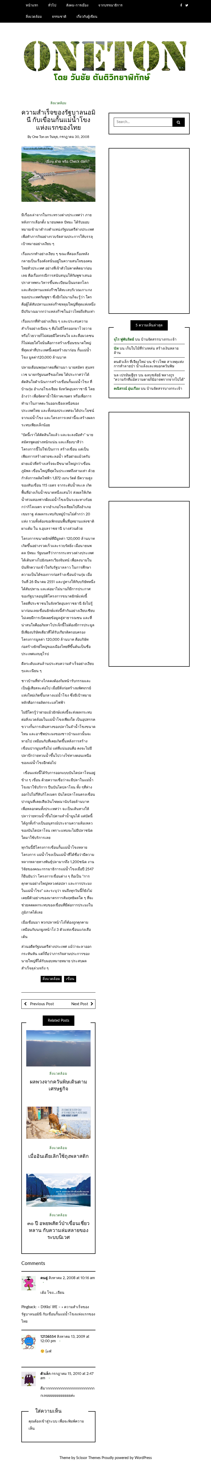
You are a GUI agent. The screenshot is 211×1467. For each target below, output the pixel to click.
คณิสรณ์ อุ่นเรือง (127, 388)
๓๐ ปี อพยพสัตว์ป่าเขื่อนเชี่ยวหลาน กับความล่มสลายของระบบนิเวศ (58, 1230)
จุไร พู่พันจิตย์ (124, 339)
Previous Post (41, 1004)
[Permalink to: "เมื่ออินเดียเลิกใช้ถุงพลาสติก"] (58, 1123)
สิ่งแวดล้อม (34, 17)
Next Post (79, 1004)
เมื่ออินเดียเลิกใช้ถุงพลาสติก (58, 1156)
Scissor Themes (88, 1458)
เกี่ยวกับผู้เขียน (86, 17)
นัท (116, 348)
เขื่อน (70, 979)
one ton (38, 137)
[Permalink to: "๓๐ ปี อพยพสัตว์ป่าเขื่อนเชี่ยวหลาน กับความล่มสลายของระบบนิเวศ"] (58, 1190)
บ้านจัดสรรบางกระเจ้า (159, 339)
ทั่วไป (52, 5)
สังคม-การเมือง (77, 5)
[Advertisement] (149, 230)
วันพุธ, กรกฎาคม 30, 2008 (69, 137)
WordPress (143, 1458)
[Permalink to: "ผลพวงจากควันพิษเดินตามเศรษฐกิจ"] (58, 1048)
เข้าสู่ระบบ (48, 1421)
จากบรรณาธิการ (110, 5)
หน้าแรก (32, 5)
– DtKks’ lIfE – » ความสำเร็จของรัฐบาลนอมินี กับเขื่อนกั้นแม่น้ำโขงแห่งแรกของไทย (58, 1314)
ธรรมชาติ (59, 17)
